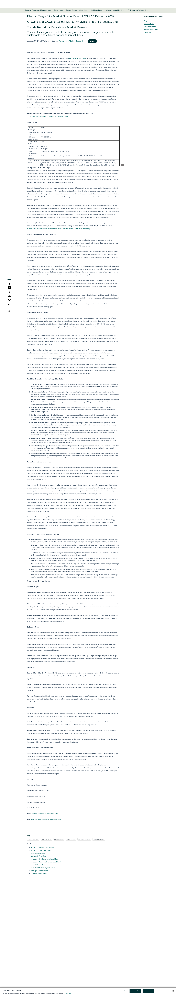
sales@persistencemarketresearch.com (45, 813)
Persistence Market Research (70, 41)
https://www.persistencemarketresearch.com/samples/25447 (47, 116)
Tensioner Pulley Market (39, 874)
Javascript (147, 32)
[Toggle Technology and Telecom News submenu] (150, 10)
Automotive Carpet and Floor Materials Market (46, 862)
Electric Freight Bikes (98, 839)
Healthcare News (96, 10)
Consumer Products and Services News (38, 10)
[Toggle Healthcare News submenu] (104, 10)
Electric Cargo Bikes (33, 839)
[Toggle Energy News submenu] (64, 10)
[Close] (173, 991)
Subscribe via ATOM (151, 29)
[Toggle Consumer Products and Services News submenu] (52, 10)
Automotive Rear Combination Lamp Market (45, 859)
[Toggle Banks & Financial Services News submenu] (89, 10)
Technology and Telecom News (138, 10)
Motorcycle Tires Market (39, 856)
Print (145, 21)
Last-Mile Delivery (59, 839)
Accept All (148, 991)
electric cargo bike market (77, 58)
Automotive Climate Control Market (42, 847)
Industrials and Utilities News (115, 10)
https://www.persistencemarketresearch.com (46, 819)
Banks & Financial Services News (76, 10)
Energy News (58, 10)
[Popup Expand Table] (122, 165)
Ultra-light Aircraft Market (39, 871)
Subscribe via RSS (150, 27)
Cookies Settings (122, 991)
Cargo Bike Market (46, 839)
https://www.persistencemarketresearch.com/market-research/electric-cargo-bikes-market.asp (58, 229)
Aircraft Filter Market (38, 865)
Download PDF (149, 24)
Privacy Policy (68, 993)
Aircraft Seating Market (38, 853)
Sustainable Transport (84, 839)
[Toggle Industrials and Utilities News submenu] (126, 10)
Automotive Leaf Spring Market (41, 850)
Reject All (135, 991)
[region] (88, 991)
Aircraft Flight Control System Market (43, 868)
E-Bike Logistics (71, 839)
